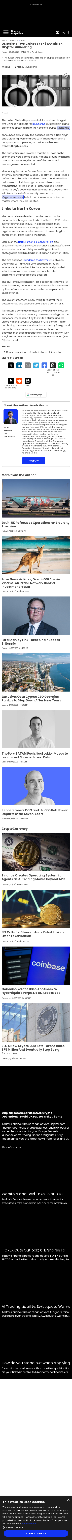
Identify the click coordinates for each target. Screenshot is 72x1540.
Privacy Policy (29, 1523)
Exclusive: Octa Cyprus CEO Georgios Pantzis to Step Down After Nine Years (31, 698)
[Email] (28, 365)
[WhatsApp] (61, 365)
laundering (38, 124)
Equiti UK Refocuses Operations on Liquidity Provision (35, 524)
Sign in (65, 32)
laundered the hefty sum (38, 260)
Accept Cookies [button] (36, 1533)
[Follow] (11, 383)
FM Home (4, 40)
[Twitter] (11, 365)
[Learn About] (53, 369)
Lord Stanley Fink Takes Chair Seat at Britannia (31, 642)
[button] (36, 1527)
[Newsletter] (58, 32)
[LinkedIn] (19, 365)
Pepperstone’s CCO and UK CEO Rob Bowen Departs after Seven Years (35, 812)
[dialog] (36, 1518)
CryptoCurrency (14, 40)
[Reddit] (19, 381)
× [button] (68, 1500)
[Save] (28, 382)
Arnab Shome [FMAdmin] (37, 52)
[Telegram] (36, 365)
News (23, 40)
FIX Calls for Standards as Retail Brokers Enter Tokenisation (33, 934)
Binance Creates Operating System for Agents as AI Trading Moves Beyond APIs (33, 877)
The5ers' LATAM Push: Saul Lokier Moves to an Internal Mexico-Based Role (35, 755)
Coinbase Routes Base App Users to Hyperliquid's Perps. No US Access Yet (31, 991)
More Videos (11, 1147)
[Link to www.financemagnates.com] (36, 498)
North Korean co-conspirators (35, 242)
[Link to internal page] (11, 416)
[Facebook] (44, 365)
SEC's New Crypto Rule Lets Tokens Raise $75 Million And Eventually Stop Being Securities (33, 1049)
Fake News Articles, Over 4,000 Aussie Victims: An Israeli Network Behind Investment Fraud (31, 583)
